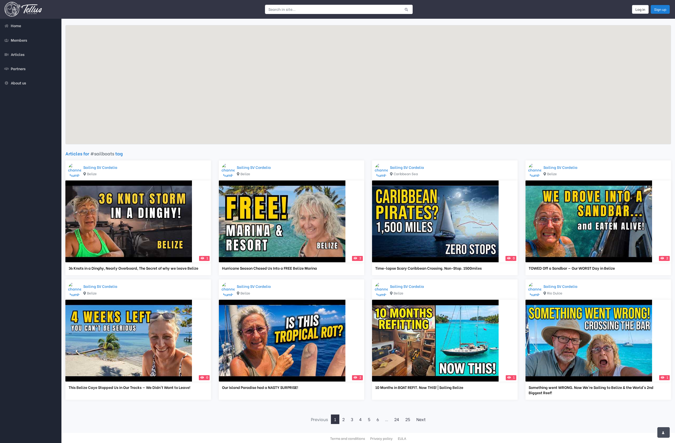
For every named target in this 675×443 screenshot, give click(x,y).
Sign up (660, 9)
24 (396, 419)
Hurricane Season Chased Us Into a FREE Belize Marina (269, 268)
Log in (640, 9)
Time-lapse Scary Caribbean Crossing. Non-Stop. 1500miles (428, 268)
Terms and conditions (347, 438)
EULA (402, 438)
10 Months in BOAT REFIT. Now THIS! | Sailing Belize (419, 387)
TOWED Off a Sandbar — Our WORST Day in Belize (572, 268)
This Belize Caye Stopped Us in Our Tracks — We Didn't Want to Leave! (129, 387)
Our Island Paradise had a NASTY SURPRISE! (260, 387)
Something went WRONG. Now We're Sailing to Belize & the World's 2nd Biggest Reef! (591, 390)
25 (407, 419)
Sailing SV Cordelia (100, 167)
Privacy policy (381, 438)
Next (421, 419)
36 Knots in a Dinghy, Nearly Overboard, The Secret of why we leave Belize (133, 268)
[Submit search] (406, 9)
